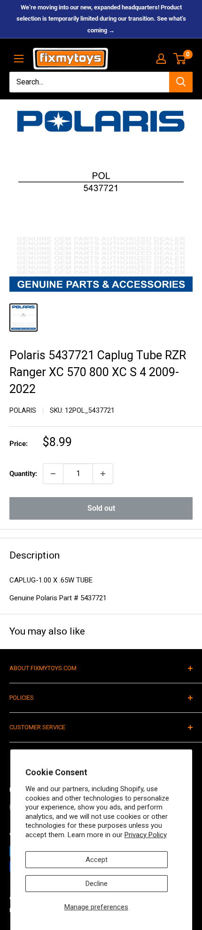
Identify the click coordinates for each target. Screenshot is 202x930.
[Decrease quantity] (53, 474)
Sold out (101, 508)
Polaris (22, 410)
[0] (180, 58)
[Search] (181, 82)
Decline (96, 883)
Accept (96, 859)
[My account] (161, 58)
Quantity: (23, 473)
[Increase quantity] (103, 474)
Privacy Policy (145, 835)
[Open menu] (18, 58)
